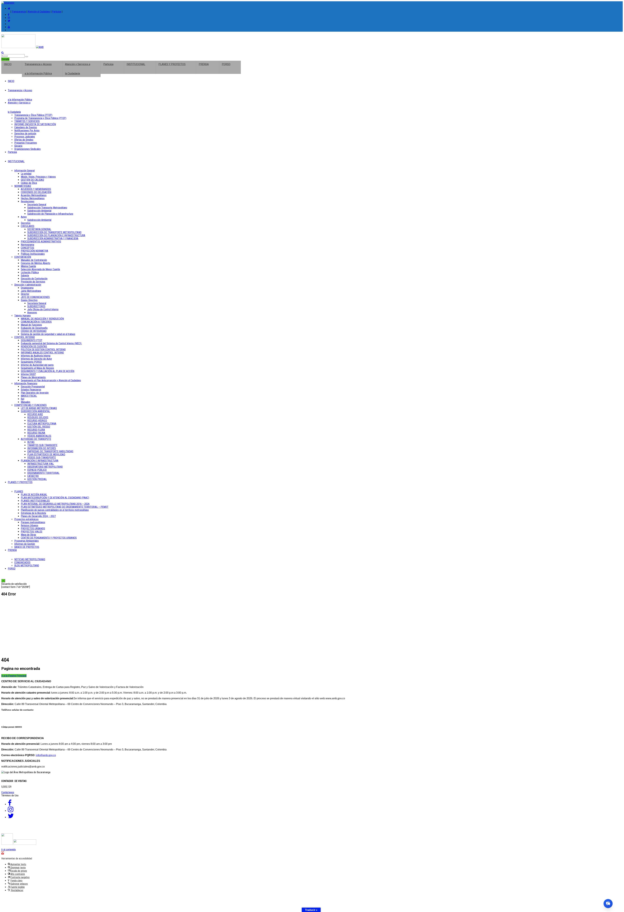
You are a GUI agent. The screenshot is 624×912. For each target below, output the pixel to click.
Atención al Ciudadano (39, 11)
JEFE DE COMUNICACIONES (35, 297)
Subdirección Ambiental (39, 210)
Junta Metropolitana (31, 290)
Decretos (25, 223)
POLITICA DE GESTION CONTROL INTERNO (43, 349)
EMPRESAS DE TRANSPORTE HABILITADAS (50, 451)
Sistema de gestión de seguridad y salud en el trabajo (48, 334)
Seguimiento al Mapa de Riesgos (37, 368)
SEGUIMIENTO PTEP (31, 340)
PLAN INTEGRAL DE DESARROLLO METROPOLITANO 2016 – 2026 (55, 503)
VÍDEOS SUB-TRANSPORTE (41, 457)
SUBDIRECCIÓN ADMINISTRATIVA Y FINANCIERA (52, 238)
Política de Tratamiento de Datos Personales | (70, 829)
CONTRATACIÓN (22, 257)
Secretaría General (36, 204)
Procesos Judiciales (24, 136)
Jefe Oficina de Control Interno (42, 309)
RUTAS (30, 442)
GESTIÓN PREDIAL (37, 479)
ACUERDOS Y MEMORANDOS (36, 189)
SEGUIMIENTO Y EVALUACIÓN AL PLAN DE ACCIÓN (47, 371)
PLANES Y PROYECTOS (172, 64)
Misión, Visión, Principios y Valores (38, 176)
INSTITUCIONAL (136, 64)
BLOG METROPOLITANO (26, 565)
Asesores (32, 312)
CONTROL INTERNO (24, 337)
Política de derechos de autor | (117, 829)
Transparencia (19, 11)
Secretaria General (36, 303)
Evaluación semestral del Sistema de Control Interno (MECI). (51, 343)
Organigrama (27, 287)
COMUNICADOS (22, 562)
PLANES (18, 491)
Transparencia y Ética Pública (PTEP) (33, 115)
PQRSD (226, 64)
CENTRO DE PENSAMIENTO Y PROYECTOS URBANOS (49, 537)
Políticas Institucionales (33, 253)
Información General (24, 170)
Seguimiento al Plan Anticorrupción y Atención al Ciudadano (51, 380)
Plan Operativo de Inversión (35, 392)
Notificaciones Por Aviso (26, 130)
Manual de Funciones (31, 324)
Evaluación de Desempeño (34, 327)
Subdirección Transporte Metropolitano (47, 207)
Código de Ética (29, 182)
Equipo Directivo (29, 300)
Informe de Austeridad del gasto (37, 365)
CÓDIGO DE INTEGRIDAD (33, 331)
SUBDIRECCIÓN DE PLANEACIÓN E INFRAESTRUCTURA (56, 235)
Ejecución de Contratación (34, 278)
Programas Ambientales (26, 540)
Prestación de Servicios (33, 281)
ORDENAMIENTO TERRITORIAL (43, 473)
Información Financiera (25, 383)
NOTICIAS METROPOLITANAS (29, 559)
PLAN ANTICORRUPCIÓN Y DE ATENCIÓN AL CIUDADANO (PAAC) (55, 497)
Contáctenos (7, 792)
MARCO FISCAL (29, 395)
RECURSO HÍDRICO (37, 420)
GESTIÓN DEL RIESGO (38, 426)
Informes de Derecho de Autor (36, 358)
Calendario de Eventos (25, 127)
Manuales (25, 402)
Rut (22, 398)
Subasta (25, 275)
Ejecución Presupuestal (33, 386)
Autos (24, 216)
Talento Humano (22, 315)
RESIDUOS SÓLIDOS (37, 417)
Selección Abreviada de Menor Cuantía (40, 269)
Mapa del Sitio (144, 829)
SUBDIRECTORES (36, 306)
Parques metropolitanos (33, 522)
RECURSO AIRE (35, 414)
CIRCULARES (27, 226)
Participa (56, 11)
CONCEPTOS (27, 247)
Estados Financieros (31, 389)
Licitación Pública (30, 272)
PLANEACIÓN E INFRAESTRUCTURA (39, 460)
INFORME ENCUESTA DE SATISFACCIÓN (35, 124)
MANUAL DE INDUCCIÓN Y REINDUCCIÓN (42, 318)
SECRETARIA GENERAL (39, 229)
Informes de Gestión (24, 543)
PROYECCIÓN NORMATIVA (34, 250)
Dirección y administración (27, 284)
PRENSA (204, 64)
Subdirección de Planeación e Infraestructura (50, 213)
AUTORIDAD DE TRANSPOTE (36, 439)
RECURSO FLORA (36, 429)
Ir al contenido (8, 849)
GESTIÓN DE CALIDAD (32, 179)
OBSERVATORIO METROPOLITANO (45, 466)
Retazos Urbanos (29, 525)
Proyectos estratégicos (26, 519)
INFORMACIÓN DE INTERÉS (41, 448)
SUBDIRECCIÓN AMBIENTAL (35, 411)
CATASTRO (33, 476)
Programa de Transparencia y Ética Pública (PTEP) (40, 118)
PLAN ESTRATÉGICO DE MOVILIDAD (46, 454)
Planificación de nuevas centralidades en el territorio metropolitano (55, 510)
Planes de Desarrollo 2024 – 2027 (38, 516)
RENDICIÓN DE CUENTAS (34, 346)
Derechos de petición (25, 133)
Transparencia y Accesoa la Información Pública (38, 69)
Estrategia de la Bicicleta (33, 513)
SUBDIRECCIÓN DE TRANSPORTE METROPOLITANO (54, 232)
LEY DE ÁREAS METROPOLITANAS (39, 408)
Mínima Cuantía (28, 266)
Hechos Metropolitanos (33, 198)
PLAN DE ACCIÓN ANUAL (34, 494)
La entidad (26, 173)
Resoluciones (27, 201)
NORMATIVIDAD (22, 186)
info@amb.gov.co (46, 755)
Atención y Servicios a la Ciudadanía (77, 69)
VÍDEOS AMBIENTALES (39, 435)
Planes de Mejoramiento (33, 377)
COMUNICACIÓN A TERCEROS (36, 321)
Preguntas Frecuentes (25, 142)
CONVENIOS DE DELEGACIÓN (36, 192)
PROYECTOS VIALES (31, 531)
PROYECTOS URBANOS (33, 528)
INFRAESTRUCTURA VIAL (40, 463)
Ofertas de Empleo (23, 139)
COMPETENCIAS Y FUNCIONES (30, 405)
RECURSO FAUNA (36, 432)
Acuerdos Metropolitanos (33, 195)
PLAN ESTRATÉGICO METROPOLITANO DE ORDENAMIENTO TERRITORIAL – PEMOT (64, 506)
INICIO (8, 64)
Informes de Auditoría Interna (35, 355)
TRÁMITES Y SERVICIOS (27, 121)
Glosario (18, 145)
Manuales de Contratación (34, 260)
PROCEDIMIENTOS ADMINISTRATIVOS (41, 241)
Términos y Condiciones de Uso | (21, 829)
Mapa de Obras (28, 534)
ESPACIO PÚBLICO (37, 469)
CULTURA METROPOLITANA (41, 423)
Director (25, 294)
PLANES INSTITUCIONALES (35, 500)
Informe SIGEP (28, 374)
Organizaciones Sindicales (27, 149)
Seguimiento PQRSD (31, 361)
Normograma (27, 244)
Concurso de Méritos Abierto (35, 263)
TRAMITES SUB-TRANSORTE (42, 445)
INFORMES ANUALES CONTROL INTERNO (42, 352)
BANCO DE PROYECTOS (26, 547)
